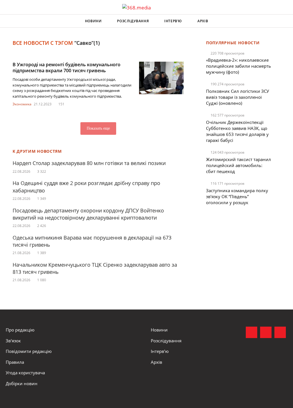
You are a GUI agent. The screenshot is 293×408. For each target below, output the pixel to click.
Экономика (22, 104)
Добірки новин (21, 383)
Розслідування (133, 21)
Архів (202, 21)
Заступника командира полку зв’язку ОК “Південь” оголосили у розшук (237, 196)
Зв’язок (13, 340)
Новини (93, 21)
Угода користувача (25, 372)
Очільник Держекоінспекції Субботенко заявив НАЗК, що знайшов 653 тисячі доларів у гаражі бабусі (237, 131)
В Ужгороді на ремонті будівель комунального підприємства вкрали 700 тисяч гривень (66, 67)
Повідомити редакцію (29, 351)
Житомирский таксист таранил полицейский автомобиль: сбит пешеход (238, 165)
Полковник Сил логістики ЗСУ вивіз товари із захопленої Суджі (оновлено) (237, 97)
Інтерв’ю (173, 21)
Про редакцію (20, 330)
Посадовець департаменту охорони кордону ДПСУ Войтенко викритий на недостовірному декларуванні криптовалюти (88, 214)
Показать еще (98, 128)
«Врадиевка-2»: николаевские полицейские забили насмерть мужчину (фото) (238, 66)
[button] (283, 21)
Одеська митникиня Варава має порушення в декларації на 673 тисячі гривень (92, 241)
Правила (15, 362)
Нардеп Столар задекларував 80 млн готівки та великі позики (89, 163)
